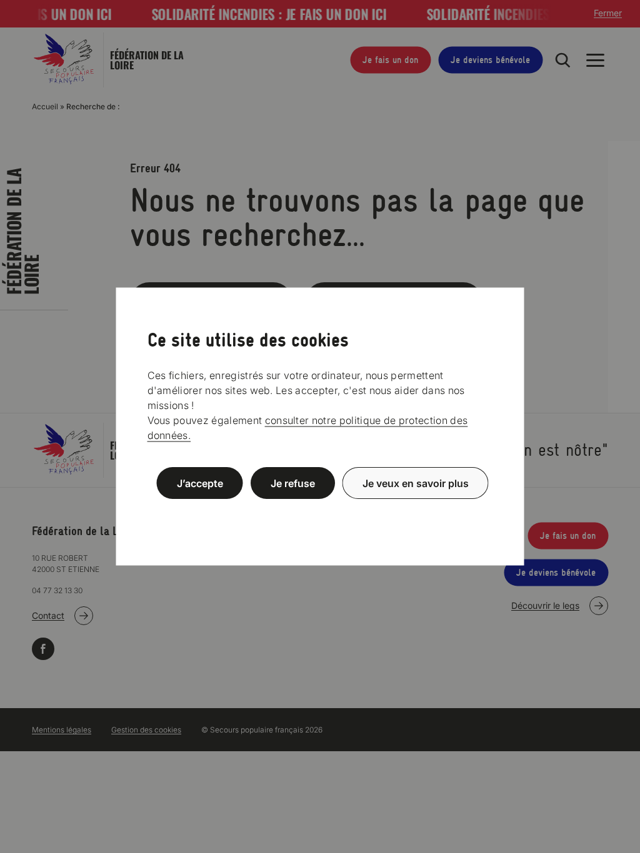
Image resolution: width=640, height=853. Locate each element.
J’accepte (200, 483)
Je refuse (293, 483)
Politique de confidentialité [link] (320, 513)
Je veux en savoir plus (415, 483)
